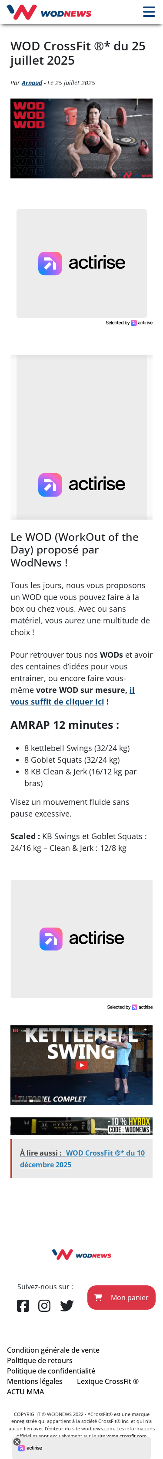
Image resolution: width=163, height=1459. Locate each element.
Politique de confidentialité (51, 1371)
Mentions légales (35, 1381)
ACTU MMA (25, 1391)
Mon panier (129, 1297)
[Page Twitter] (67, 1306)
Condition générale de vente (53, 1350)
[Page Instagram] (44, 1306)
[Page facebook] (23, 1306)
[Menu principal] (149, 12)
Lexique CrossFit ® (108, 1381)
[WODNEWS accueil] (49, 12)
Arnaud (32, 83)
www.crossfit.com (126, 1436)
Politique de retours (40, 1360)
